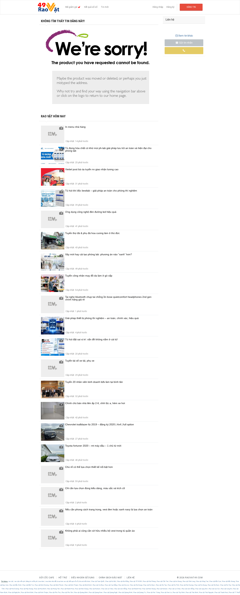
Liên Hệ (131, 577)
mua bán (41, 581)
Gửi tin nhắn (186, 42)
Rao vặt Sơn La (166, 592)
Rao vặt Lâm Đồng (120, 589)
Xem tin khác (185, 35)
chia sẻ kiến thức (84, 581)
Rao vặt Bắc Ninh (15, 585)
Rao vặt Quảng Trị (140, 592)
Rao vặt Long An (226, 589)
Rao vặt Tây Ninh (178, 592)
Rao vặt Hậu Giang (27, 589)
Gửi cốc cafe (46, 577)
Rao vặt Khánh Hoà (67, 589)
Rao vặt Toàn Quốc (98, 581)
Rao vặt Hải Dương (187, 585)
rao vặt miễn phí (19, 581)
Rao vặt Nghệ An (14, 592)
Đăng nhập (158, 7)
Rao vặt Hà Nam (149, 585)
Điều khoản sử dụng (82, 577)
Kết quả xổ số (90, 7)
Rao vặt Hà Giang (136, 585)
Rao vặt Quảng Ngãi (110, 592)
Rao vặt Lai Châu (107, 589)
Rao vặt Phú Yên (67, 592)
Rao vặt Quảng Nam (96, 592)
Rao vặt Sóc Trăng (153, 592)
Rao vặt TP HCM (136, 581)
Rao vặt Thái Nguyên (206, 592)
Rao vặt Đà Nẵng (123, 581)
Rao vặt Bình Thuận (71, 585)
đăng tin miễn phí (32, 581)
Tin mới (105, 7)
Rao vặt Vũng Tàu (202, 581)
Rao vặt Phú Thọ (55, 592)
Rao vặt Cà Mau (98, 585)
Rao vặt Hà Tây (161, 585)
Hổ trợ (63, 577)
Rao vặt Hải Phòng (149, 581)
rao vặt (10, 581)
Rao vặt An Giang (175, 581)
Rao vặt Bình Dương (42, 585)
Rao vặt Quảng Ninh (125, 592)
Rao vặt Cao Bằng (111, 585)
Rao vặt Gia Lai (123, 585)
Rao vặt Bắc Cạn (215, 581)
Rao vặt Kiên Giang (82, 589)
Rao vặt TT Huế (234, 592)
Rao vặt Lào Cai (214, 589)
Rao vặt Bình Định (85, 585)
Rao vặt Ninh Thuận (41, 592)
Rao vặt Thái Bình (192, 592)
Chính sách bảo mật (110, 577)
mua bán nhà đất (51, 581)
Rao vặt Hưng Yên (53, 589)
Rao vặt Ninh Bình (27, 592)
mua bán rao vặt (62, 581)
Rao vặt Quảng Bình (81, 592)
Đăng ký (170, 7)
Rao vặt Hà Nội (110, 581)
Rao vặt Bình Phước (57, 585)
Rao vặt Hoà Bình (40, 589)
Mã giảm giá (71, 7)
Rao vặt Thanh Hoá (221, 592)
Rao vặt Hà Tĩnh (174, 585)
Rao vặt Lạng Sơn (201, 589)
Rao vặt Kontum (95, 589)
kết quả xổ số (73, 581)
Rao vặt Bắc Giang (228, 581)
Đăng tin (191, 7)
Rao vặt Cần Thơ (163, 581)
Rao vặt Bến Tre (28, 585)
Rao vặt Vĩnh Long (189, 581)
